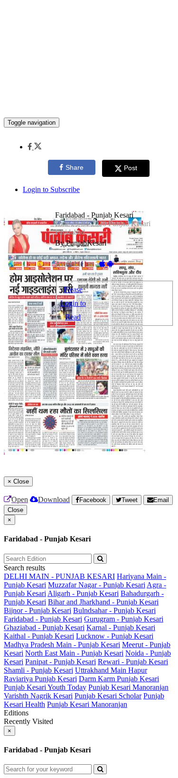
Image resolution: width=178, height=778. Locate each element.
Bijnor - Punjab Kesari (37, 610)
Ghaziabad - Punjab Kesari (44, 627)
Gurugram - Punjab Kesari (123, 619)
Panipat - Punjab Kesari (60, 662)
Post (130, 168)
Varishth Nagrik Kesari (38, 696)
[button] (34, 147)
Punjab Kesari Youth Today (45, 687)
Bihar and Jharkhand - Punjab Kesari (103, 602)
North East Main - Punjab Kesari (74, 653)
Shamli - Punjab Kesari (38, 670)
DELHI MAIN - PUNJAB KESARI (59, 576)
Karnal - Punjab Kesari (120, 627)
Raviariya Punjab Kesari (40, 679)
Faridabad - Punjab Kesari (43, 619)
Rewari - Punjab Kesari (133, 662)
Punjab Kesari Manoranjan (128, 687)
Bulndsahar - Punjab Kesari (114, 610)
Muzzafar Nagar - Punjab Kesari (96, 585)
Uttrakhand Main (101, 670)
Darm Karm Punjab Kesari (119, 679)
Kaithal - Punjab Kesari (39, 636)
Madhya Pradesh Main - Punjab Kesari (62, 645)
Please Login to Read (73, 303)
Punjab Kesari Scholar (108, 696)
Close (15, 509)
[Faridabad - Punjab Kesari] (89, 103)
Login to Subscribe (51, 189)
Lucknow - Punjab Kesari (114, 636)
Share (75, 167)
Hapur (137, 670)
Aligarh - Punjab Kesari (83, 593)
